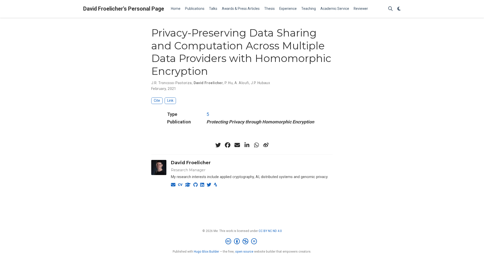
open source (244, 251)
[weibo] (266, 145)
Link (170, 100)
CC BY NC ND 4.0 (270, 231)
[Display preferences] (399, 9)
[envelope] (237, 145)
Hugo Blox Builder (206, 251)
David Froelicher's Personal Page (123, 9)
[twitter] (218, 145)
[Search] (390, 9)
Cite (157, 100)
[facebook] (227, 145)
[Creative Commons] (242, 241)
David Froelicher (191, 162)
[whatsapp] (256, 145)
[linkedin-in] (247, 145)
